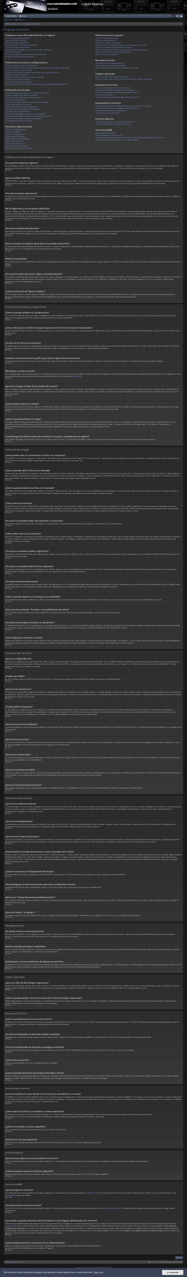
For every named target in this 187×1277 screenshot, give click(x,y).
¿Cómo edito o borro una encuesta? (18, 105)
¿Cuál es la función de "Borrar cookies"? (20, 57)
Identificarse (10, 20)
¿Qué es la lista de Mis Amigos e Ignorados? (111, 77)
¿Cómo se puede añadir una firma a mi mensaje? (23, 98)
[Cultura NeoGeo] (42, 6)
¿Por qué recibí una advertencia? (17, 111)
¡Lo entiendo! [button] (173, 1272)
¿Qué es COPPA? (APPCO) (15, 40)
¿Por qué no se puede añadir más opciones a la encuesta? (26, 102)
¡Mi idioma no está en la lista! (16, 75)
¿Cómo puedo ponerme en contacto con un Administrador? (117, 140)
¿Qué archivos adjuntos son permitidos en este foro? (114, 122)
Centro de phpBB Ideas (111, 1208)
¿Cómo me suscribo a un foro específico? (110, 111)
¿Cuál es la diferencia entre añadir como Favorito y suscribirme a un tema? (123, 106)
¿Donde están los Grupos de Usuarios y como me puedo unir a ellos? (121, 45)
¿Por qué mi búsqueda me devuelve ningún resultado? (115, 90)
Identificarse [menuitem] (177, 16)
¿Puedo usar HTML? (12, 132)
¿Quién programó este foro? (105, 133)
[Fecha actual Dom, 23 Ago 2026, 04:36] (181, 24)
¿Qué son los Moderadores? (105, 40)
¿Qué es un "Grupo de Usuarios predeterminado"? (113, 52)
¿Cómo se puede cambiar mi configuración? (21, 65)
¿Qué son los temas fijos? (15, 144)
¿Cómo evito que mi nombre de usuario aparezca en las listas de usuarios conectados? (37, 68)
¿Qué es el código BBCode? (15, 130)
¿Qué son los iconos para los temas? (19, 148)
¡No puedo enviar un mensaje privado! (109, 63)
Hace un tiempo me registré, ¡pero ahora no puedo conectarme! (28, 50)
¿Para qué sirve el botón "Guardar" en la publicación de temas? (28, 116)
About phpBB (10, 1195)
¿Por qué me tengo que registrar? (17, 38)
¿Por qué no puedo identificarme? (17, 47)
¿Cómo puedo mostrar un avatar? (17, 79)
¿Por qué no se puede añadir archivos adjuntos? (23, 109)
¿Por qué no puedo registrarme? (17, 43)
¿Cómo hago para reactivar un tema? (18, 121)
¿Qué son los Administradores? (106, 38)
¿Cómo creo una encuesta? (15, 100)
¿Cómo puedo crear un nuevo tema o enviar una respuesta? (27, 93)
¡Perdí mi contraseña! (13, 52)
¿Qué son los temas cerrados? (16, 146)
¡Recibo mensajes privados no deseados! (110, 65)
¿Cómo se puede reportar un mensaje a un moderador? (25, 114)
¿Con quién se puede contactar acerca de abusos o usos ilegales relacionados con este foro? (129, 137)
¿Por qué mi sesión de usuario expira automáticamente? (26, 54)
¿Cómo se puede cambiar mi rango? (18, 82)
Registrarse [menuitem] (181, 16)
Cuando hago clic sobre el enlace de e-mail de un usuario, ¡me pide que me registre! (36, 84)
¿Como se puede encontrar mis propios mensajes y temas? (117, 97)
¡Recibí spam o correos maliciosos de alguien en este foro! (117, 68)
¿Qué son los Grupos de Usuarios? (108, 43)
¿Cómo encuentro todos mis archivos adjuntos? (113, 124)
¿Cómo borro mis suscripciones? (107, 113)
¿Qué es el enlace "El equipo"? (106, 54)
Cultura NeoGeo (11, 16)
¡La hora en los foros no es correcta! (18, 70)
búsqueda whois (11, 1226)
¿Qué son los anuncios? (14, 141)
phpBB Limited (92, 1193)
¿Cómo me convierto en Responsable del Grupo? (113, 47)
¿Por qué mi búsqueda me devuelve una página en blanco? (117, 92)
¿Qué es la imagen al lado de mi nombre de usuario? (24, 77)
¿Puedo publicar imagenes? (15, 137)
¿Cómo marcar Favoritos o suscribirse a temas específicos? (117, 108)
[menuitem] (173, 16)
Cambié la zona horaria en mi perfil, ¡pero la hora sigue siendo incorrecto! (32, 73)
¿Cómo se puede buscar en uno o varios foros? (112, 88)
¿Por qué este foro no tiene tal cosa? (109, 135)
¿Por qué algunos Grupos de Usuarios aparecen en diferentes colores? (121, 50)
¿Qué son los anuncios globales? (17, 139)
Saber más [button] (98, 1272)
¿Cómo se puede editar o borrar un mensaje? (21, 95)
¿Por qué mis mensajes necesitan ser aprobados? (23, 118)
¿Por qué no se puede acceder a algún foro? (21, 107)
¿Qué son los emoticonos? (15, 134)
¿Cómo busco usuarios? (104, 95)
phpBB (75, 376)
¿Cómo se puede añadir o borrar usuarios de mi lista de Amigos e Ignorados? (123, 79)
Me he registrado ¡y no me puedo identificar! (21, 45)
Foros (24, 16)
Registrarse (21, 20)
